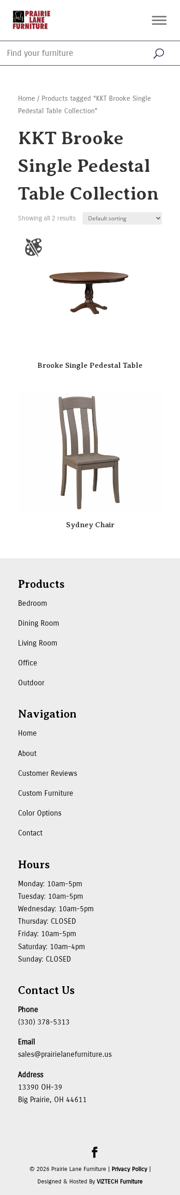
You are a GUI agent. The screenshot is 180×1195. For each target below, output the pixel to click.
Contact (30, 833)
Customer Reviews (47, 773)
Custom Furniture (45, 793)
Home (26, 98)
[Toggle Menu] (159, 20)
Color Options (39, 813)
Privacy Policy (129, 1169)
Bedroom (32, 603)
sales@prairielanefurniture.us (65, 1054)
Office (27, 662)
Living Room (37, 643)
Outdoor (31, 682)
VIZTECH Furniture (120, 1181)
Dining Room (38, 623)
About (27, 753)
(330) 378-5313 (44, 1022)
